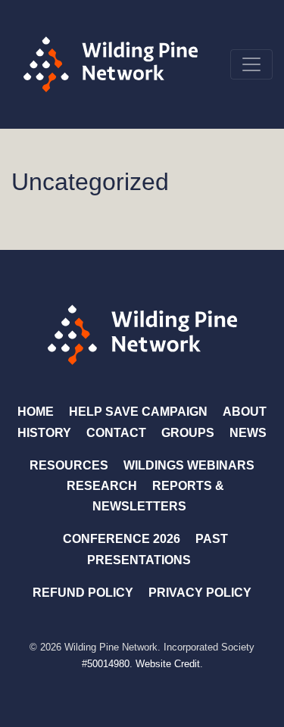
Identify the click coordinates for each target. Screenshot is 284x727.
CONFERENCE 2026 (121, 538)
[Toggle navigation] (251, 64)
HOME (35, 411)
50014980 (108, 663)
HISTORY (44, 432)
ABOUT (245, 411)
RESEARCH (102, 485)
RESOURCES (69, 465)
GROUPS (187, 432)
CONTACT (116, 432)
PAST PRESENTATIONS (157, 549)
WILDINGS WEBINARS (188, 465)
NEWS (248, 432)
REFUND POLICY (83, 592)
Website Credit (168, 663)
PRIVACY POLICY (199, 592)
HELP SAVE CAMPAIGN (138, 411)
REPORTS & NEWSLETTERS (158, 496)
